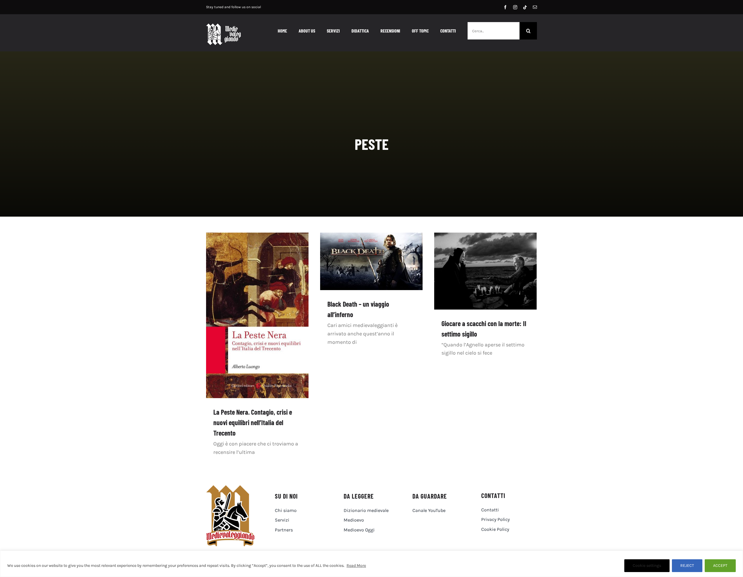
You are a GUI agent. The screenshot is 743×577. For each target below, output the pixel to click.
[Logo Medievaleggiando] (230, 488)
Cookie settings (647, 565)
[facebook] (505, 7)
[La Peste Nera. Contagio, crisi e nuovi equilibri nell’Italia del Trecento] (257, 315)
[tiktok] (525, 7)
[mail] (535, 7)
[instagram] (515, 7)
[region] (371, 564)
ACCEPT (720, 565)
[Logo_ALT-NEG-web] (223, 26)
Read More (356, 565)
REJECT (687, 565)
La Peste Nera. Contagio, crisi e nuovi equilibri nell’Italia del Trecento (252, 422)
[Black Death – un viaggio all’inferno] (371, 261)
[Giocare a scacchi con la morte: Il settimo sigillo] (485, 271)
